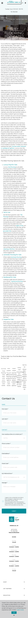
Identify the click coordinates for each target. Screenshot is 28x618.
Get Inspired (7, 588)
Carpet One (4, 17)
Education (6, 595)
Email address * (6, 453)
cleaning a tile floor (9, 249)
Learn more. (20, 610)
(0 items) (25, 2)
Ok (14, 612)
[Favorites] (22, 3)
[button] (14, 438)
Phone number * (6, 443)
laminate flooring (16, 257)
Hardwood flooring (17, 281)
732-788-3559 (14, 12)
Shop (5, 582)
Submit (14, 511)
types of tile (19, 225)
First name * (5, 409)
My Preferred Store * (7, 473)
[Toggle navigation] (2, 3)
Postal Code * (5, 463)
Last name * (5, 418)
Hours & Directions (14, 532)
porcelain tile (7, 231)
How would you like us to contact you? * (12, 434)
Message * (4, 482)
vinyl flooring (12, 167)
